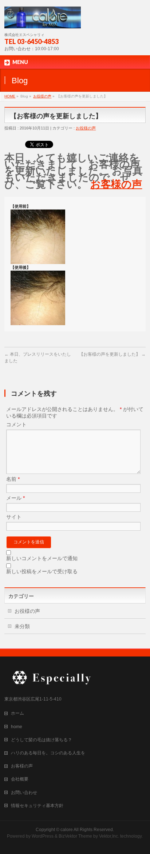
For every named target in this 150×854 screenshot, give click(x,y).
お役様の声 (42, 96)
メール (15, 498)
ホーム (17, 713)
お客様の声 (116, 184)
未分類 (22, 626)
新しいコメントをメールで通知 (42, 558)
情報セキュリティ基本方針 (37, 805)
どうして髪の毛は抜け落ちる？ (41, 739)
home (16, 726)
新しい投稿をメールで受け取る (42, 571)
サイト (13, 517)
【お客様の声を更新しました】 (112, 354)
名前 (13, 479)
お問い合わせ (24, 792)
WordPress (43, 836)
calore (66, 829)
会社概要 (19, 779)
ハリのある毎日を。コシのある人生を (48, 752)
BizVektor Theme (75, 836)
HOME (9, 96)
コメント (16, 424)
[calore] (42, 20)
